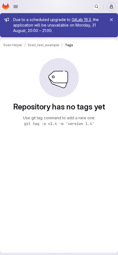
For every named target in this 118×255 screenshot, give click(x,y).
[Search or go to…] (96, 6)
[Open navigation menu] (15, 6)
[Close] (111, 19)
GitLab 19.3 (81, 19)
